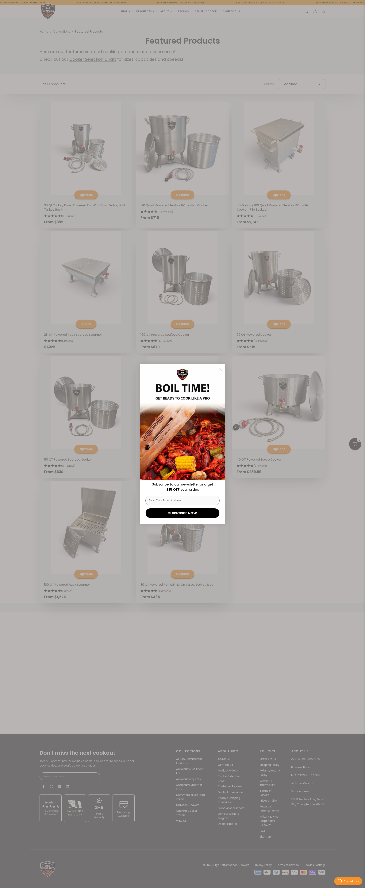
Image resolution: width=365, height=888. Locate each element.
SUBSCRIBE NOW (182, 513)
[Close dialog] (220, 369)
